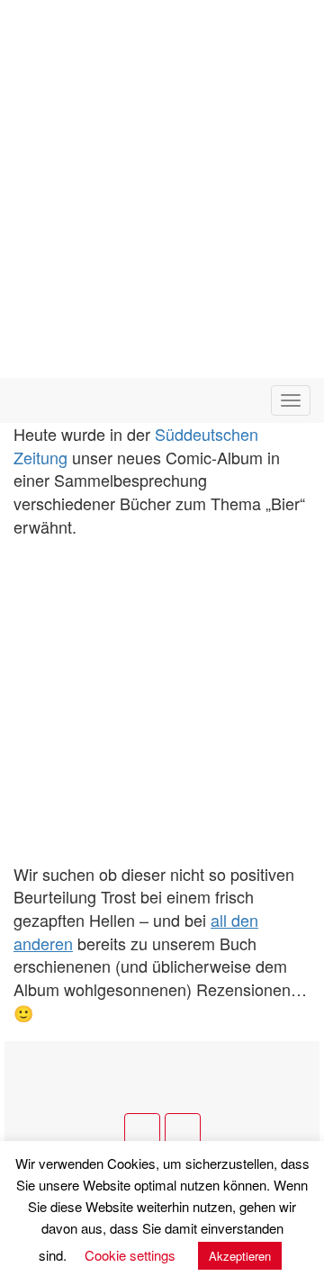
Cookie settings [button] (130, 1254)
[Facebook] (142, 1131)
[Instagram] (183, 1131)
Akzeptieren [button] (240, 1255)
